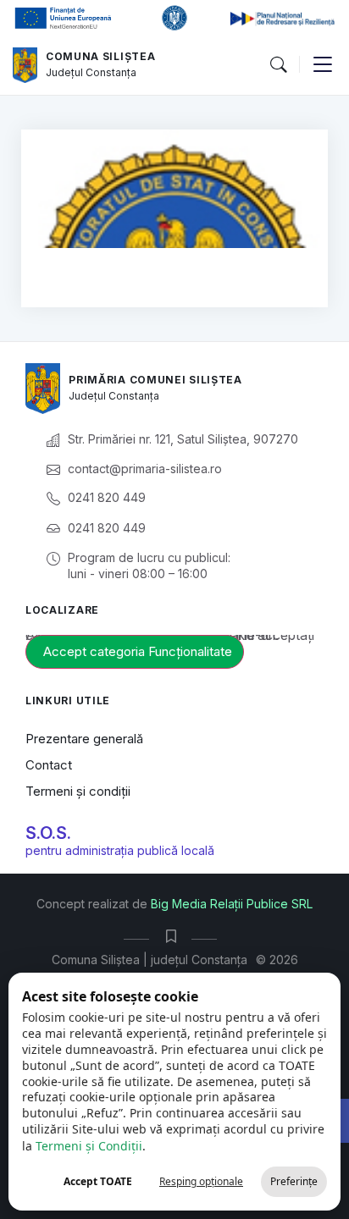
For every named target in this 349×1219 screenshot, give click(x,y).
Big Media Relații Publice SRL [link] (232, 903)
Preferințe (294, 1181)
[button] (278, 65)
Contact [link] (48, 765)
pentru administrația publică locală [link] (119, 850)
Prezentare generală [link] (84, 739)
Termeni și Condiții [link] (89, 1146)
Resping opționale (201, 1181)
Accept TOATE (98, 1181)
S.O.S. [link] (48, 833)
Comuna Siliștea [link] (101, 56)
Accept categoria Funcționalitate (137, 651)
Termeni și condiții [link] (77, 791)
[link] (25, 65)
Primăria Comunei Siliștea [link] (155, 379)
